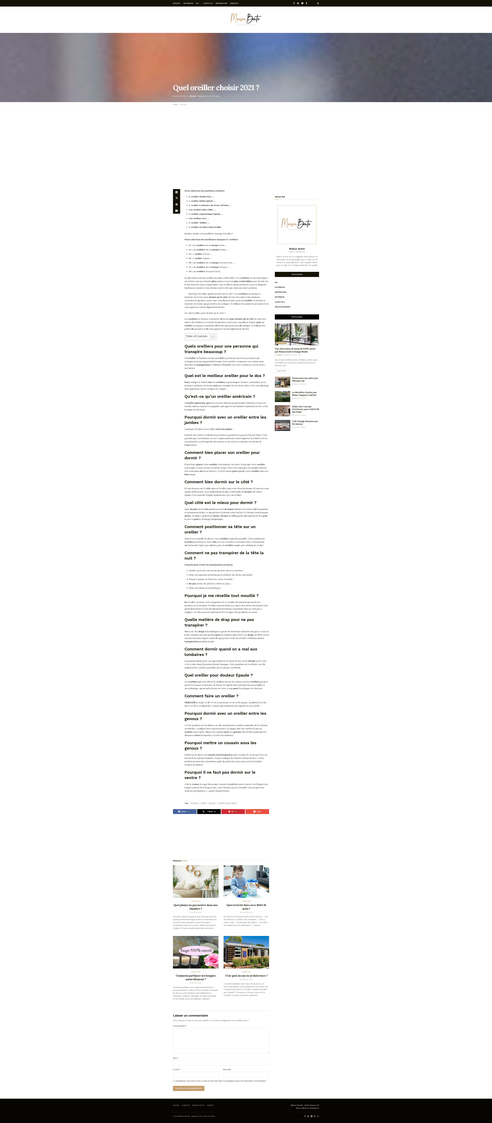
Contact (234, 3)
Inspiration (221, 3)
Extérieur (280, 287)
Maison (212, 803)
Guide (203, 803)
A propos (186, 1105)
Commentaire (180, 1026)
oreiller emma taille (227, 803)
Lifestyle (208, 3)
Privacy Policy (198, 1105)
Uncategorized (282, 307)
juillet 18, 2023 (299, 398)
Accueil (177, 3)
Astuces (194, 803)
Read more (281, 371)
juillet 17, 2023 (299, 427)
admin (279, 355)
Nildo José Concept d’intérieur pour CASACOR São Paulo (305, 409)
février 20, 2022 (179, 96)
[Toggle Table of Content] (211, 336)
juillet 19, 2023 (290, 355)
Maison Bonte (184, 1116)
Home (175, 104)
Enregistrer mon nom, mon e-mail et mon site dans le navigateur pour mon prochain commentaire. (221, 1081)
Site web (227, 1069)
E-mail (177, 1069)
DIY (197, 3)
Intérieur (188, 3)
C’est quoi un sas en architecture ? (246, 975)
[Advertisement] (246, 128)
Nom (176, 1058)
